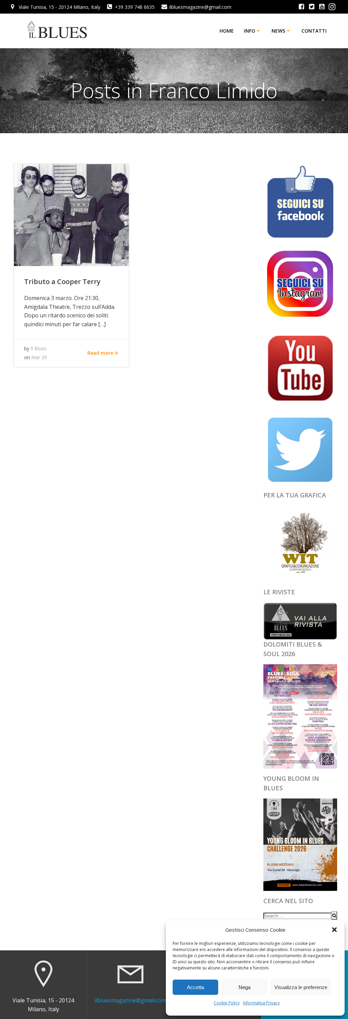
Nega (244, 987)
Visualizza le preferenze (300, 987)
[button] (334, 929)
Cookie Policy (227, 1003)
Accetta (195, 987)
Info (249, 31)
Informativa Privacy (261, 1003)
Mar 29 (39, 357)
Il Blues (39, 348)
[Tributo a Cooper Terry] (71, 214)
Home (227, 31)
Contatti (314, 31)
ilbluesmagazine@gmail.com (130, 1000)
